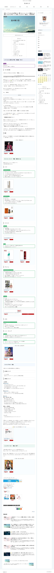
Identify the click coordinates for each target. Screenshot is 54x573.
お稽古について (16, 54)
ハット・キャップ (16, 50)
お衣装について (16, 53)
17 (44, 79)
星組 (16, 505)
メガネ (15, 49)
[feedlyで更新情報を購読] (19, 509)
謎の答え (19, 95)
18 (46, 79)
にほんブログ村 (9, 487)
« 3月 (38, 84)
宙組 (19, 505)
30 (42, 82)
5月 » (41, 84)
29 (40, 82)
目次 (18, 38)
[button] (50, 12)
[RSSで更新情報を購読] (21, 509)
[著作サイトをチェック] (17, 509)
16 (42, 79)
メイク (15, 45)
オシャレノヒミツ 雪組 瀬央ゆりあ (19, 44)
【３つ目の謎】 (16, 41)
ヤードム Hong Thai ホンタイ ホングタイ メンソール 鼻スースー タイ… (11, 312)
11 (46, 78)
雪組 (14, 505)
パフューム (41, 96)
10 (44, 78)
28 (38, 82)
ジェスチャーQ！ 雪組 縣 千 (18, 55)
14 (38, 79)
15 (40, 79)
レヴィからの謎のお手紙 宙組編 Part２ (19, 40)
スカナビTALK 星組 (17, 51)
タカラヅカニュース (10, 505)
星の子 (44, 21)
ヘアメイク (15, 46)
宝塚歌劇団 (5, 505)
